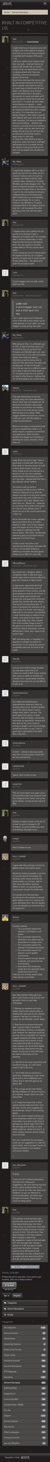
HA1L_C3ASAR (19, 856)
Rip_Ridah (17, 161)
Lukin (15, 272)
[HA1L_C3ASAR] (6, 857)
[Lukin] (6, 273)
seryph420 (17, 784)
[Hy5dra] (6, 917)
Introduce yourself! (24, 1360)
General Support (24, 1421)
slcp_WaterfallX (19, 1165)
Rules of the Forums (24, 1349)
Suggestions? (24, 1393)
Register (23, 1266)
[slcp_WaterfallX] (6, 1165)
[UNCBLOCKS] (6, 766)
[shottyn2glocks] (6, 743)
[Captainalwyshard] (6, 693)
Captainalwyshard (20, 692)
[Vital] (6, 39)
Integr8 (16, 838)
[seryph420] (6, 784)
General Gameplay (32, 42)
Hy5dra (16, 917)
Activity (10, 1314)
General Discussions (24, 1366)
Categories (12, 1302)
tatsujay (16, 387)
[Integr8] (6, 839)
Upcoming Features (24, 1344)
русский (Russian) (24, 1443)
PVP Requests (24, 1371)
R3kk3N (16, 658)
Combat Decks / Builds (24, 1404)
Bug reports (24, 1426)
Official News (24, 1338)
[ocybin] (6, 451)
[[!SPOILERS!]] (24, 1388)
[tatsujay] (6, 388)
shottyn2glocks (19, 743)
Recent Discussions (15, 1308)
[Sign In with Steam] (9, 1286)
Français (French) (24, 1437)
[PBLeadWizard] (6, 563)
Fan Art (24, 1410)
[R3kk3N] (6, 659)
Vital (14, 39)
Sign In (14, 1266)
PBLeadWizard (19, 563)
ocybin (15, 451)
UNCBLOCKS (18, 766)
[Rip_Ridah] (6, 162)
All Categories (24, 1327)
